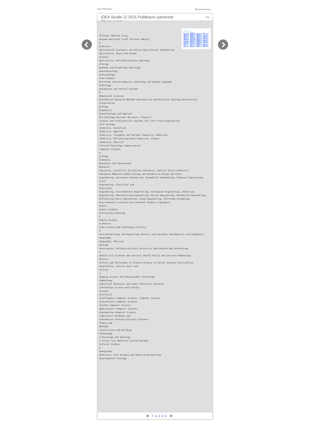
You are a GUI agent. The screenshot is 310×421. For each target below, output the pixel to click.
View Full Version (204, 9)
